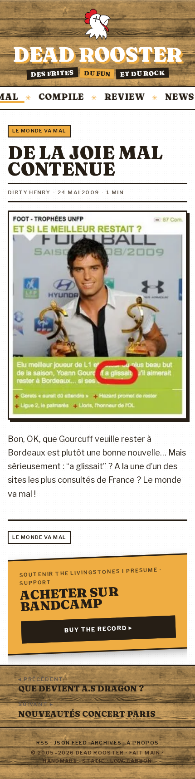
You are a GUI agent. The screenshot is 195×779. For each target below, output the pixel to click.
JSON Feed (70, 743)
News (170, 97)
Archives (106, 743)
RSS (42, 743)
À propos (143, 743)
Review (116, 97)
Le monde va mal (39, 130)
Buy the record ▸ (98, 629)
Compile (52, 97)
